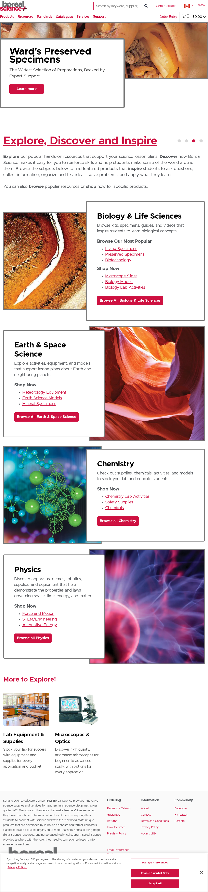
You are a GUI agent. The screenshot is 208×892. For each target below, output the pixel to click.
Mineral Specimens (39, 404)
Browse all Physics (33, 638)
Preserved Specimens (124, 254)
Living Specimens (121, 249)
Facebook (180, 808)
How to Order (116, 827)
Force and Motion (38, 614)
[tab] (179, 140)
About (145, 808)
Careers (179, 821)
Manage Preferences (155, 862)
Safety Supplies (119, 502)
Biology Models (119, 282)
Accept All (155, 883)
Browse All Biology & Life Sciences (130, 300)
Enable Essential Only (155, 873)
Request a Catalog (118, 808)
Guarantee (113, 814)
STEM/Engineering (39, 619)
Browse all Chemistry (118, 521)
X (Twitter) (181, 814)
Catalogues (64, 16)
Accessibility (149, 833)
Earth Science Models (42, 398)
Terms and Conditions (155, 821)
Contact (146, 814)
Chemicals (114, 508)
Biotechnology (118, 260)
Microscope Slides (121, 276)
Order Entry (168, 16)
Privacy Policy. (17, 867)
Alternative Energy (39, 625)
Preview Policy (116, 833)
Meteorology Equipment (44, 392)
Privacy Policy (150, 827)
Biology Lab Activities (125, 287)
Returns (112, 821)
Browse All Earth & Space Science (46, 417)
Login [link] (159, 6)
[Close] (201, 872)
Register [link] (171, 6)
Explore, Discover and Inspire (80, 141)
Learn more (27, 92)
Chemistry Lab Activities (127, 497)
